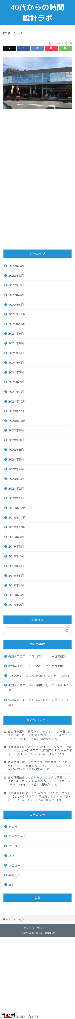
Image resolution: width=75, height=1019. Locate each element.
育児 (11, 885)
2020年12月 (17, 401)
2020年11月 (17, 411)
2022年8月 (16, 276)
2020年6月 (16, 450)
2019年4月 (16, 585)
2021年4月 (16, 363)
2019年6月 (16, 566)
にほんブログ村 (28, 1017)
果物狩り (14, 875)
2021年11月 (17, 314)
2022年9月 (16, 266)
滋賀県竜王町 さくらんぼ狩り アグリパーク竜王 (38, 702)
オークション (17, 836)
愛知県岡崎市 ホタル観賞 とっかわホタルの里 (38, 687)
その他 (13, 827)
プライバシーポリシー (34, 928)
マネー (13, 856)
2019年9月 (16, 537)
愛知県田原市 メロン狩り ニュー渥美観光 (37, 656)
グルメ (13, 846)
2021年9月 (16, 334)
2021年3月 (16, 372)
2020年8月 (16, 440)
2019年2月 (16, 605)
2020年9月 (16, 430)
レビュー (14, 865)
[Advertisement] (37, 160)
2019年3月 (16, 595)
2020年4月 (16, 469)
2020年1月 (16, 498)
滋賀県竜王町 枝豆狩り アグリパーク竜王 (36, 731)
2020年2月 (16, 489)
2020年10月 (17, 421)
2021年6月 (16, 353)
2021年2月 (16, 382)
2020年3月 (16, 479)
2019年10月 (17, 527)
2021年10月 (17, 324)
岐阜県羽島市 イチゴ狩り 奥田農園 (32, 762)
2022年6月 (16, 295)
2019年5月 (16, 576)
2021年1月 (16, 392)
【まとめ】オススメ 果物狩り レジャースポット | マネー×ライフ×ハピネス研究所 (39, 736)
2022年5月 (16, 305)
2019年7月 (16, 556)
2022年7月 (16, 285)
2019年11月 (17, 518)
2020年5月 (16, 459)
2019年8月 (16, 547)
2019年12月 (17, 508)
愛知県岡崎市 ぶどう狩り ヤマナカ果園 (35, 666)
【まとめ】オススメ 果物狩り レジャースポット (39, 675)
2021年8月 (16, 343)
